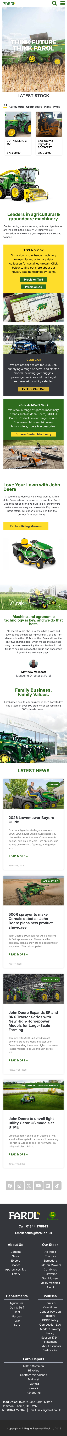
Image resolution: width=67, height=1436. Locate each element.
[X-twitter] (29, 1185)
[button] (5, 49)
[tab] (5, 105)
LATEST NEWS (33, 770)
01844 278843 (37, 1226)
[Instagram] (19, 1185)
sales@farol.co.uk (38, 1233)
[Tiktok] (57, 1185)
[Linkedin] (47, 1185)
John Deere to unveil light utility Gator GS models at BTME (31, 1123)
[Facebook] (10, 1185)
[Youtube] (38, 1185)
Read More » (18, 856)
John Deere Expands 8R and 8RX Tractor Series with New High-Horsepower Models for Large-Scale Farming (33, 1021)
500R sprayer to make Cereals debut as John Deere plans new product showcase (31, 921)
